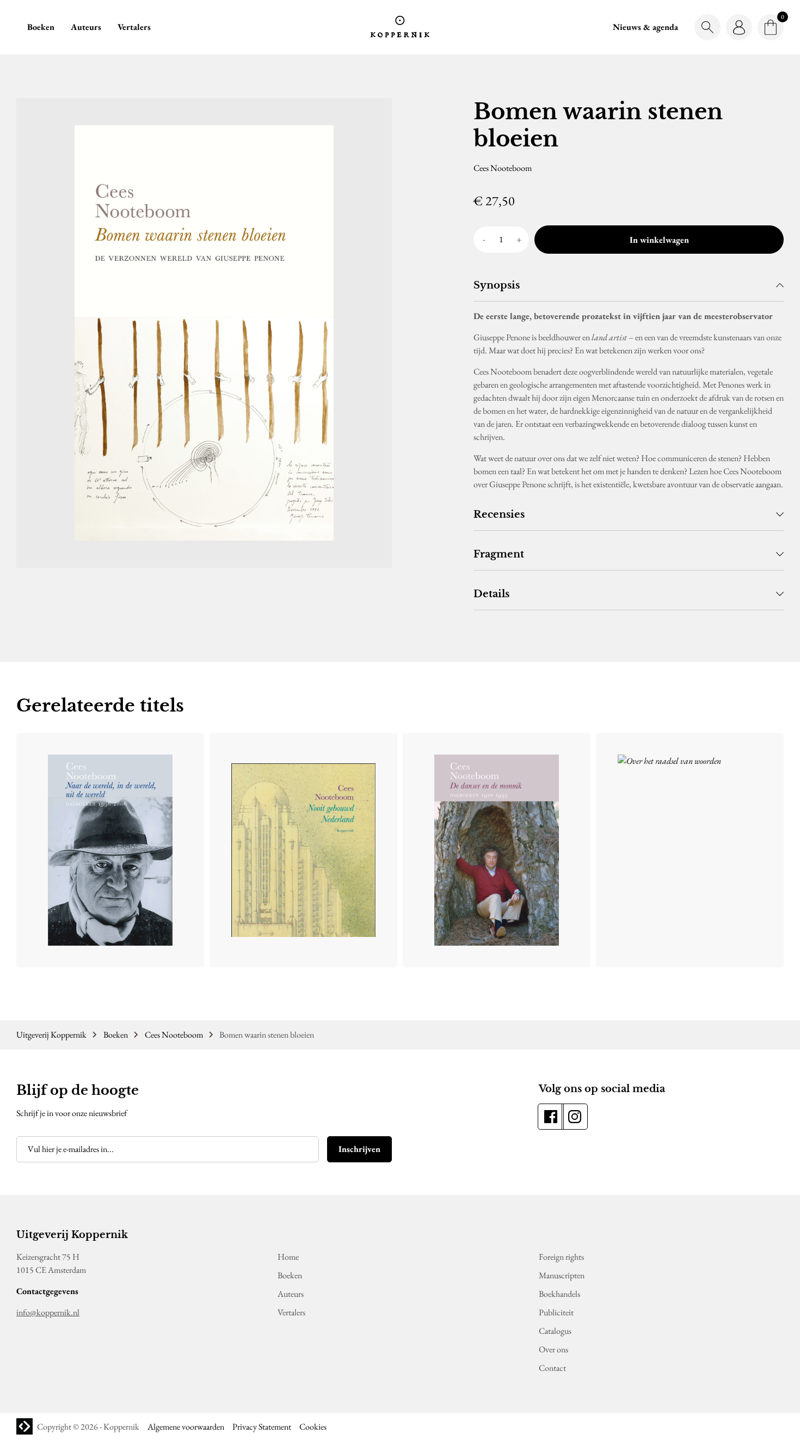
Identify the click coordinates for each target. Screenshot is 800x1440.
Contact (552, 1368)
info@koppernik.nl (47, 1312)
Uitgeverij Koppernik (51, 1034)
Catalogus (555, 1331)
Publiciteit (556, 1312)
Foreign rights (561, 1257)
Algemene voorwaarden (185, 1426)
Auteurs (86, 27)
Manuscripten (561, 1275)
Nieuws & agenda (645, 27)
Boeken (40, 27)
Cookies (313, 1426)
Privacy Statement (261, 1426)
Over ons (553, 1349)
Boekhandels (559, 1294)
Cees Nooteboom (174, 1034)
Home (288, 1257)
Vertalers (134, 27)
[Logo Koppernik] (400, 27)
